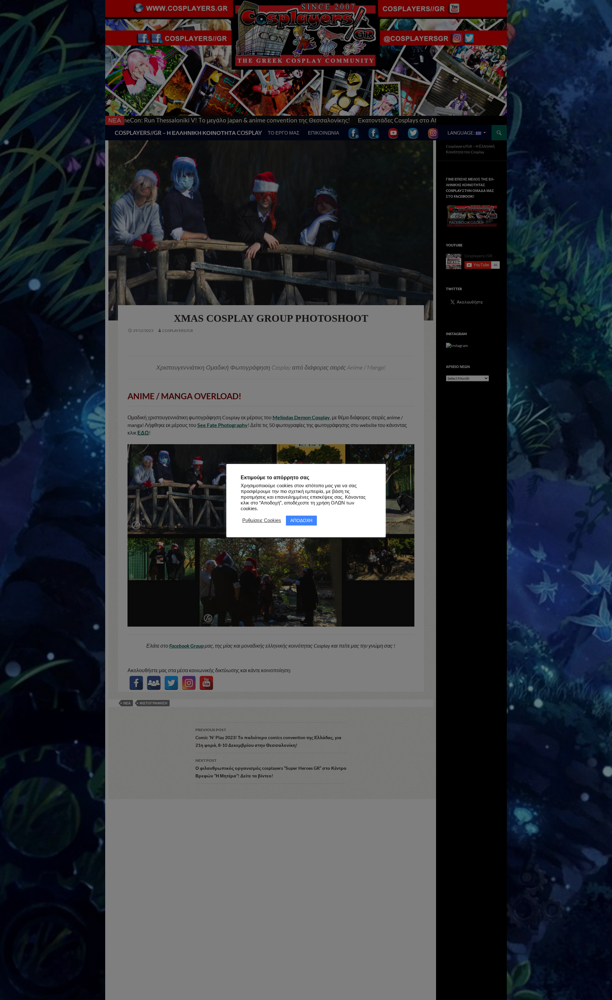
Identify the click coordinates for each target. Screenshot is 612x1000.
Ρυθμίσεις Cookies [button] (261, 520)
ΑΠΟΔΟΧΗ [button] (301, 520)
